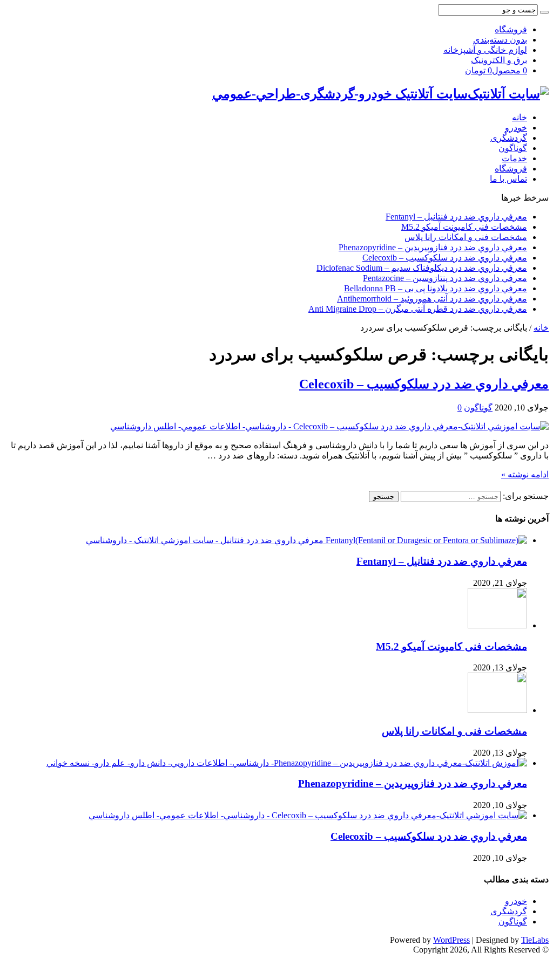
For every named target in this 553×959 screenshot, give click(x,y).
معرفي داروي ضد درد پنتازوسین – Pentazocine (445, 278)
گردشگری (508, 137)
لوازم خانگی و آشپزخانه (485, 49)
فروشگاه (511, 29)
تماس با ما (508, 178)
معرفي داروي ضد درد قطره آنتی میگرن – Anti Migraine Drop (417, 308)
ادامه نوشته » (525, 474)
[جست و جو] (544, 12)
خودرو (516, 127)
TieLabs (535, 939)
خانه (519, 117)
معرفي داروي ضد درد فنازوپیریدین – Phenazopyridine (433, 247)
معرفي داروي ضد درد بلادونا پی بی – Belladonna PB (435, 288)
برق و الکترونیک (499, 60)
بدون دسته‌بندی (500, 39)
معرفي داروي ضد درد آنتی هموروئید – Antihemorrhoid (432, 298)
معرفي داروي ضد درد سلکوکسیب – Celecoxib (444, 257)
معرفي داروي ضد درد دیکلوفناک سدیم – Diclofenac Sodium (421, 267)
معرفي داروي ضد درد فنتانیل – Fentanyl (456, 216)
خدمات (514, 158)
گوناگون (512, 148)
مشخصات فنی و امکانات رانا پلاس (465, 237)
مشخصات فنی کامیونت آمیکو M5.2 (464, 226)
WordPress (451, 939)
